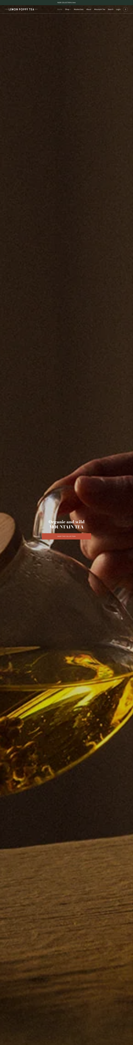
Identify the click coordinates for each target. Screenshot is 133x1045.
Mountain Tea (99, 9)
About (88, 9)
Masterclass (78, 9)
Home (59, 9)
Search (110, 9)
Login (118, 9)
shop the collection (66, 536)
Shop (67, 9)
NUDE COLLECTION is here (66, 2)
